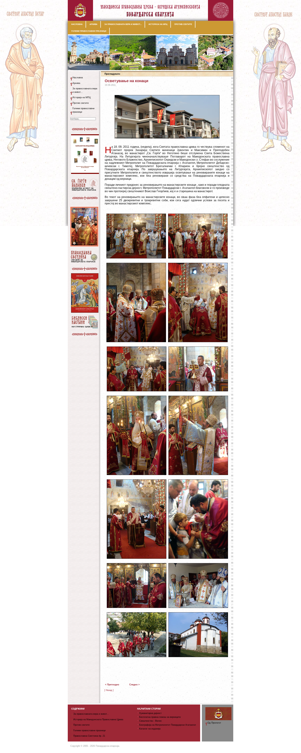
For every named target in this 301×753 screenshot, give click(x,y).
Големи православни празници (83, 110)
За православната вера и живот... (84, 90)
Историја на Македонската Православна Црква (98, 719)
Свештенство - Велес (150, 721)
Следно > (134, 684)
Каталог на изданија (149, 728)
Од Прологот (214, 722)
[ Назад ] (109, 690)
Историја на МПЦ (81, 97)
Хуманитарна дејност (150, 713)
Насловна (77, 77)
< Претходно (112, 684)
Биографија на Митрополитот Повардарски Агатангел (167, 725)
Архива (76, 83)
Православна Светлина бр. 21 (89, 736)
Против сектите (80, 103)
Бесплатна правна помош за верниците (160, 717)
